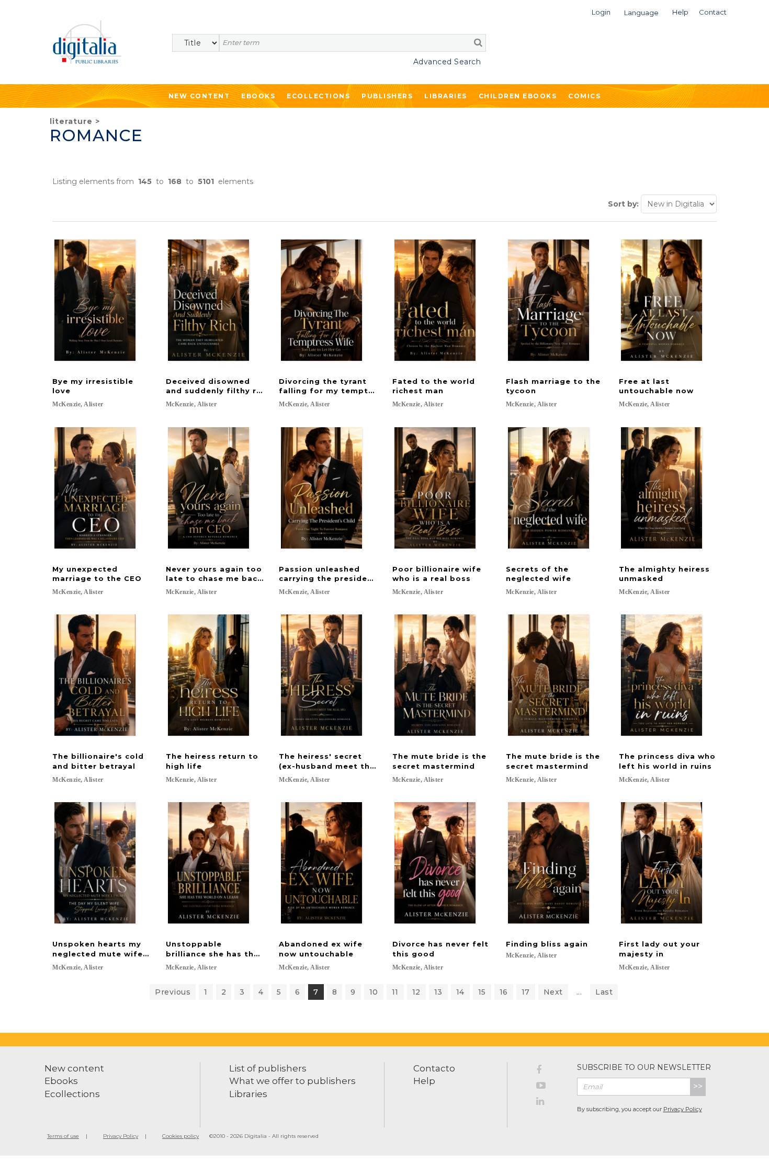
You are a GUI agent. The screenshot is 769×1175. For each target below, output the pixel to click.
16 (504, 992)
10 (373, 992)
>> (698, 1086)
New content (74, 1068)
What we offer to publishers (292, 1081)
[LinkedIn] (548, 1103)
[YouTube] (548, 1087)
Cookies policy (180, 1136)
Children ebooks (518, 96)
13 (438, 992)
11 (395, 992)
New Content (199, 96)
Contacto (434, 1068)
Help (424, 1081)
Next (553, 992)
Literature (71, 121)
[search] (478, 42)
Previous (172, 992)
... (579, 992)
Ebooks (258, 96)
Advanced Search (447, 61)
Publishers (387, 96)
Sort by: (623, 204)
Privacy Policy (682, 1109)
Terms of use (63, 1136)
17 (526, 992)
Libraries (445, 96)
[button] (601, 11)
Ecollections (318, 96)
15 (482, 992)
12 (416, 992)
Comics (584, 96)
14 (460, 992)
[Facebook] (548, 1071)
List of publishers (268, 1068)
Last (604, 992)
